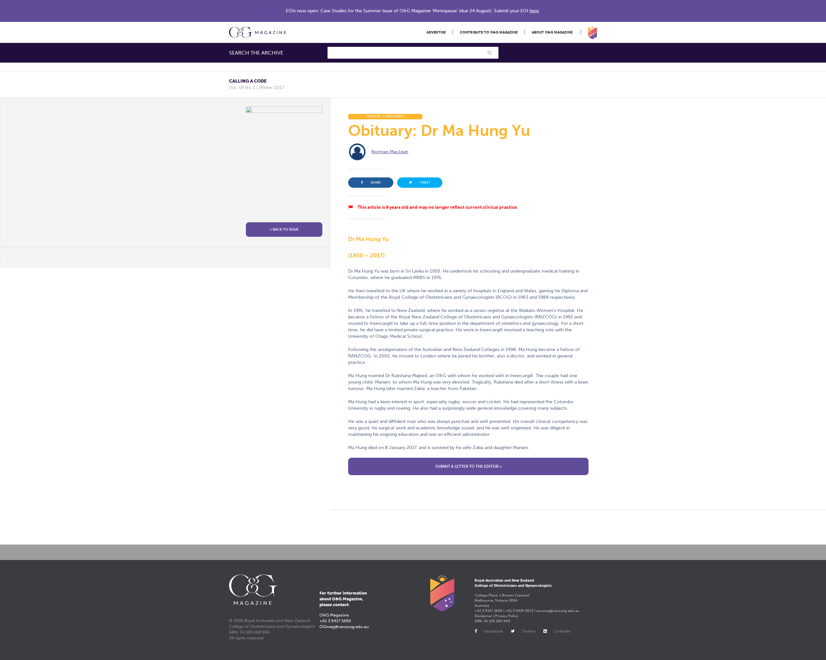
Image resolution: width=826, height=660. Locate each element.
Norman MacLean (389, 152)
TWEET (425, 183)
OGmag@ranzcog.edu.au (344, 626)
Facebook (493, 631)
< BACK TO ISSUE (284, 229)
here (534, 11)
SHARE (376, 183)
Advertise (436, 32)
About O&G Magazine (552, 32)
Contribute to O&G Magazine (489, 32)
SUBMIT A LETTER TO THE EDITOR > (468, 466)
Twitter (529, 631)
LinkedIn (562, 631)
